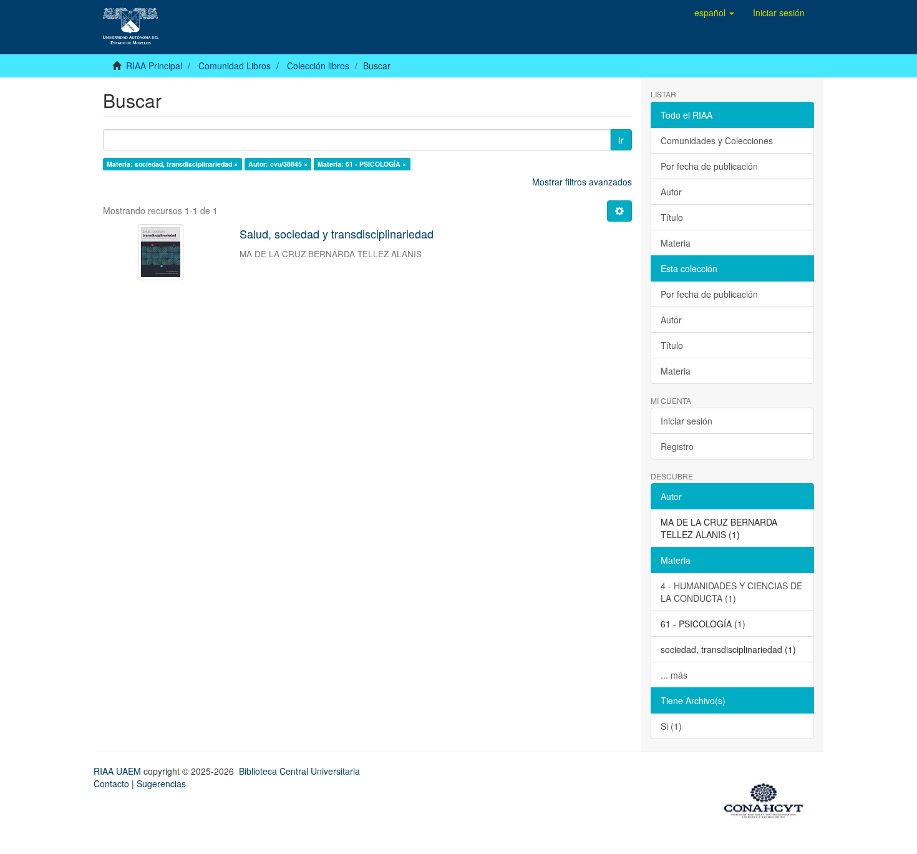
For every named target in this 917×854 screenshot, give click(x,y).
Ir (621, 140)
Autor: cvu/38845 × (278, 164)
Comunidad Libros (234, 65)
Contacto (111, 783)
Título (672, 217)
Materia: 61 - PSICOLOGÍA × (362, 164)
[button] (714, 12)
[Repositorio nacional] (767, 798)
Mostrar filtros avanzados (582, 181)
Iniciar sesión (686, 421)
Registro (677, 446)
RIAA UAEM (118, 771)
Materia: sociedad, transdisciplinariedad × (172, 164)
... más (674, 675)
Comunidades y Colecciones (717, 140)
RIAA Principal (154, 65)
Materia (676, 243)
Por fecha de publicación (709, 166)
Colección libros (318, 65)
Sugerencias (161, 783)
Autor (671, 191)
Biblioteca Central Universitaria (299, 771)
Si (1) (671, 726)
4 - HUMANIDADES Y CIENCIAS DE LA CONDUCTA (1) (731, 591)
